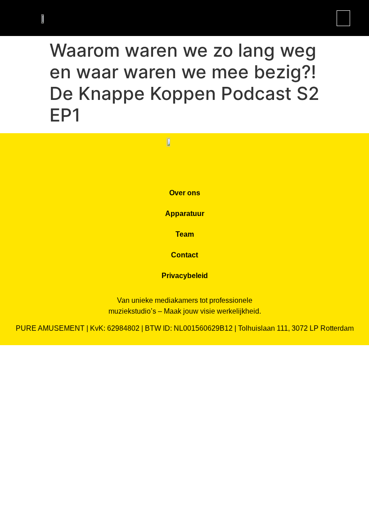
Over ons (184, 193)
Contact (184, 255)
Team (185, 234)
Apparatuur (184, 213)
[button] (343, 18)
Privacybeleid (185, 275)
